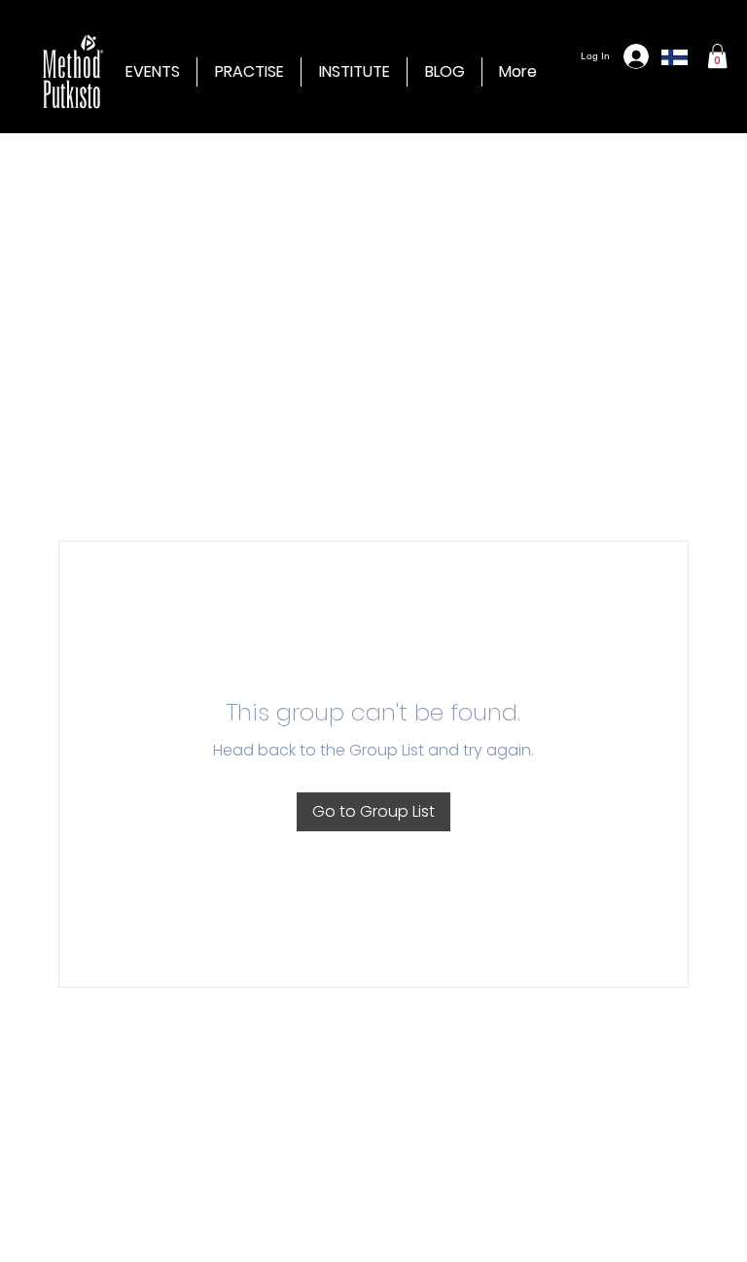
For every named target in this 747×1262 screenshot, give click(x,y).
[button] (354, 72)
